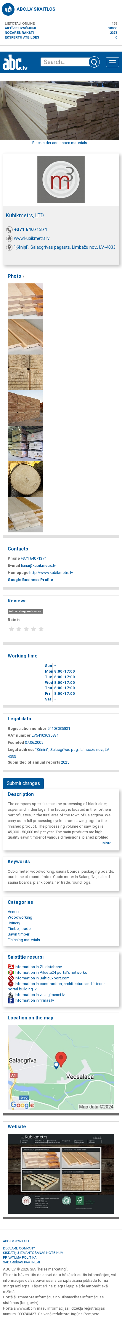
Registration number (27, 728)
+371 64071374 (30, 229)
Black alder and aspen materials (59, 143)
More (106, 843)
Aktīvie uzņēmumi (20, 28)
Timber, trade (19, 928)
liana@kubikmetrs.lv (38, 565)
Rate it (14, 619)
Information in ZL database (38, 967)
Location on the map (30, 1018)
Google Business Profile (30, 579)
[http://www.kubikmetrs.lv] (61, 1173)
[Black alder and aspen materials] (25, 336)
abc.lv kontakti (16, 1240)
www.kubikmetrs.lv (31, 238)
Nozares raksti (19, 32)
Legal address (21, 749)
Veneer (14, 911)
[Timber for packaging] (25, 372)
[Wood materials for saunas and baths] (25, 301)
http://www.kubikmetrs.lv (51, 572)
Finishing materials (24, 940)
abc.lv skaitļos (36, 9)
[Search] (94, 62)
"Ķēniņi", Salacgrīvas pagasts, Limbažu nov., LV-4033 (64, 247)
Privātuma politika (19, 1257)
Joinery (14, 923)
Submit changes (23, 783)
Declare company (19, 1248)
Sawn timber (18, 934)
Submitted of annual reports (34, 762)
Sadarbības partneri (21, 1262)
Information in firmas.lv (34, 1000)
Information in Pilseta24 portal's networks (50, 972)
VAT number (19, 735)
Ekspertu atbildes (22, 37)
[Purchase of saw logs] (25, 478)
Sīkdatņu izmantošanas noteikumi (33, 1252)
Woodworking (20, 917)
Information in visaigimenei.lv (39, 994)
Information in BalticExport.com (42, 978)
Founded (16, 742)
